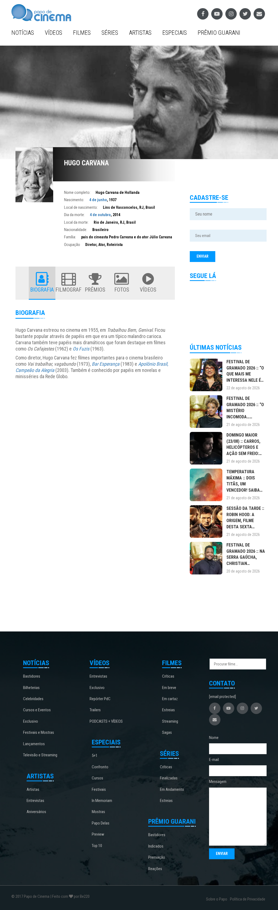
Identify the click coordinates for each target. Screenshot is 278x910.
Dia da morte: (74, 214)
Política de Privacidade (247, 899)
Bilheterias (31, 687)
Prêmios (95, 289)
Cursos (97, 778)
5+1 (94, 755)
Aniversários (36, 811)
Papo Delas (100, 823)
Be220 (85, 896)
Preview (98, 834)
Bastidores (31, 676)
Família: (70, 237)
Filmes (82, 32)
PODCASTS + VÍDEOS (106, 721)
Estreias (168, 709)
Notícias (22, 32)
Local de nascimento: (81, 207)
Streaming (170, 721)
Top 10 (97, 845)
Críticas (168, 676)
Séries (110, 32)
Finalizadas (169, 778)
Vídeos (53, 32)
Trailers (95, 709)
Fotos (121, 289)
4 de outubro (100, 215)
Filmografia (68, 289)
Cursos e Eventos (37, 709)
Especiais (174, 32)
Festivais (99, 789)
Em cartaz (170, 698)
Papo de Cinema (36, 896)
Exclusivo (30, 721)
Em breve (169, 687)
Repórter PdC (100, 698)
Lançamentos (34, 743)
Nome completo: (77, 192)
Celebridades (33, 698)
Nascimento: (74, 199)
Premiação (156, 857)
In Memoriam (102, 800)
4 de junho (98, 200)
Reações (155, 868)
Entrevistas (35, 800)
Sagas (167, 732)
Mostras (98, 811)
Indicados (155, 846)
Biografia (42, 289)
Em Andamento (172, 789)
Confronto (100, 766)
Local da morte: (76, 222)
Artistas (140, 32)
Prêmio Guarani (219, 32)
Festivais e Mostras (38, 732)
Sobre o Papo (216, 899)
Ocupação (72, 244)
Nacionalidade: (75, 229)
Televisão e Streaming (40, 755)
